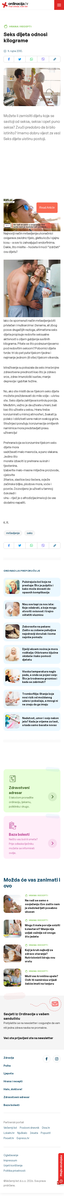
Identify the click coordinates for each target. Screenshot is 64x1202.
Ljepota (9, 1073)
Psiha (7, 1065)
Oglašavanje (11, 1155)
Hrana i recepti (13, 1081)
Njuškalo (22, 1132)
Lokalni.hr (9, 1132)
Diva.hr (46, 1127)
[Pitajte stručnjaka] (61, 1168)
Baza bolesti (12, 1105)
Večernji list (10, 1127)
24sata (34, 1132)
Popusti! (46, 1132)
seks (30, 533)
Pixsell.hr (9, 1138)
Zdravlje (9, 1057)
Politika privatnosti (14, 1170)
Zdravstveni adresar (17, 1097)
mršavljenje (13, 533)
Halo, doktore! (13, 1089)
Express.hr (23, 1138)
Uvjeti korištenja (13, 1165)
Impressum (10, 1160)
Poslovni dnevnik (29, 1127)
